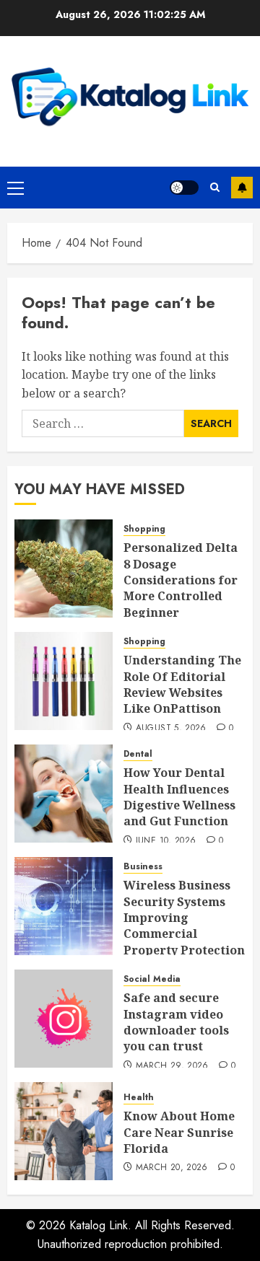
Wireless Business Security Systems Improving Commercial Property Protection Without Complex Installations (184, 933)
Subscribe (242, 187)
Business (143, 867)
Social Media (152, 979)
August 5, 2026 (171, 728)
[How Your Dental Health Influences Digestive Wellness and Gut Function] (63, 793)
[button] (15, 187)
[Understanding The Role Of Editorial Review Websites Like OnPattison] (63, 681)
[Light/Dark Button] (184, 187)
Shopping (144, 529)
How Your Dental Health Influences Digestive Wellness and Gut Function (179, 797)
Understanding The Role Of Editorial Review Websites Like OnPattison (182, 684)
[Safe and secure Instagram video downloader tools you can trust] (63, 1019)
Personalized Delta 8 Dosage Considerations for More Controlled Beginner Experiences (181, 588)
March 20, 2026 (172, 1168)
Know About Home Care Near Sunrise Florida (179, 1132)
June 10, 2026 (166, 841)
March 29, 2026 (172, 1066)
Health (139, 1097)
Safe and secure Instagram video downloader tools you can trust (176, 1022)
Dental (138, 754)
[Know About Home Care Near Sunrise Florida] (63, 1131)
